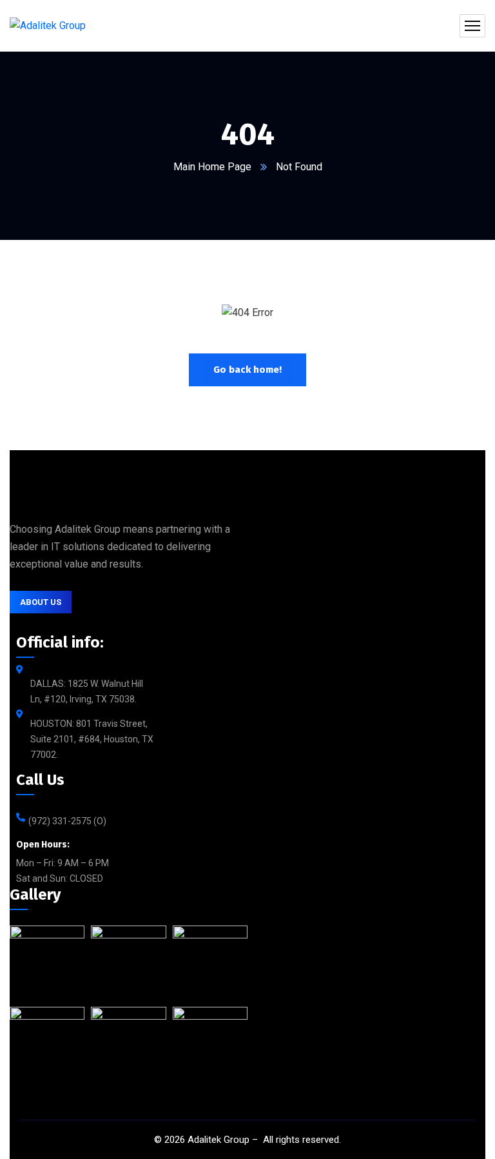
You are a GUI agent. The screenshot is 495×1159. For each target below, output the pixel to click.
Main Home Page (212, 167)
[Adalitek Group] (48, 26)
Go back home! (247, 369)
